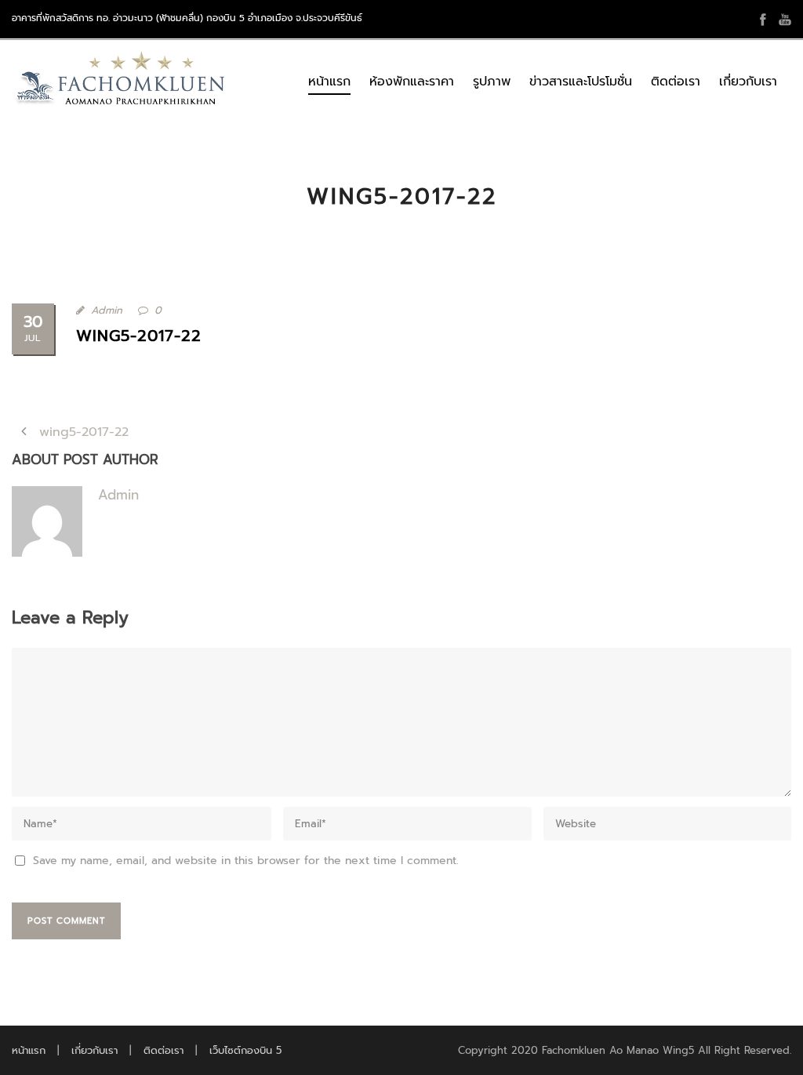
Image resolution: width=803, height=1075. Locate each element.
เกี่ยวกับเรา (748, 81)
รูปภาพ (492, 81)
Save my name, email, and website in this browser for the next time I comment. (246, 860)
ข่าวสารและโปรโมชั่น (580, 81)
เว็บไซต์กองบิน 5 (245, 1050)
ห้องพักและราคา (411, 81)
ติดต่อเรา (675, 81)
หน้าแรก (329, 81)
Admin (106, 310)
